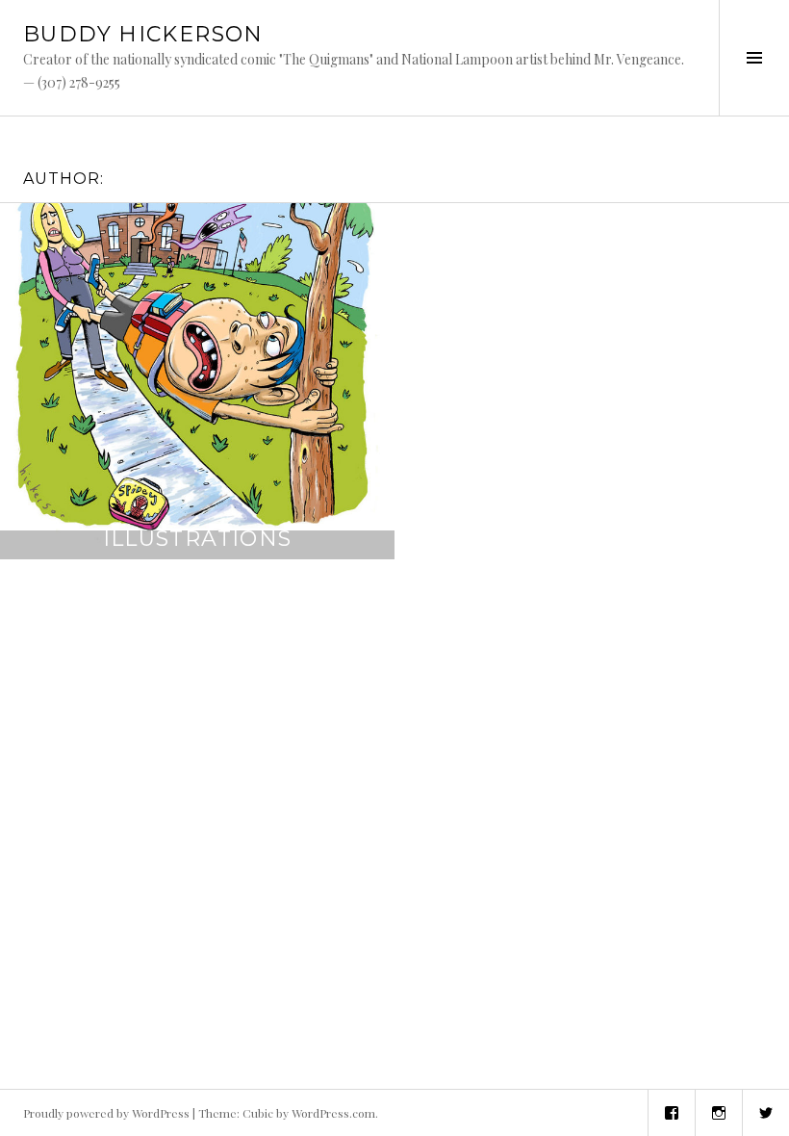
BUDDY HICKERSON (143, 34)
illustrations (198, 539)
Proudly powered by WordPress (106, 1113)
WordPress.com (333, 1113)
